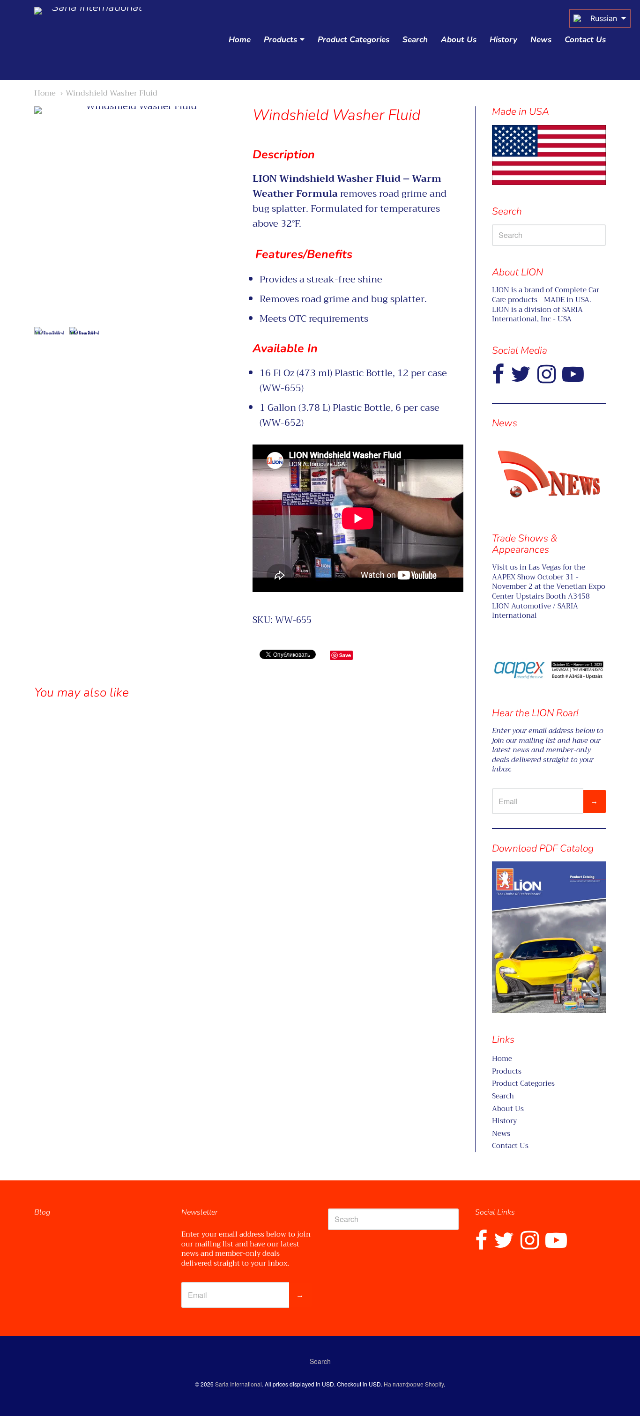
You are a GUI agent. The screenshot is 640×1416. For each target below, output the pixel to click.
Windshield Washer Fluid (111, 93)
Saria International (238, 1384)
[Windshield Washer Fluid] (49, 341)
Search (415, 39)
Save (345, 655)
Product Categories (353, 39)
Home (240, 39)
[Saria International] (92, 40)
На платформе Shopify (414, 1384)
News (540, 39)
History (503, 39)
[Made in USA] (549, 474)
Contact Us (585, 39)
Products (280, 39)
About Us (458, 39)
